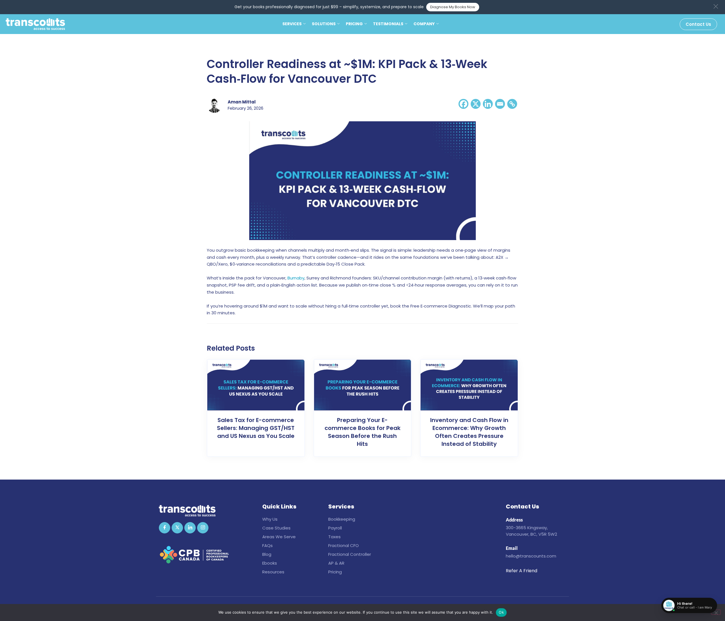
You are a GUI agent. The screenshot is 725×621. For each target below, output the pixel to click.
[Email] (500, 104)
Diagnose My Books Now (452, 7)
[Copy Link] (512, 104)
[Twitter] (177, 527)
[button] (715, 6)
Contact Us (698, 24)
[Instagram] (202, 527)
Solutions (324, 24)
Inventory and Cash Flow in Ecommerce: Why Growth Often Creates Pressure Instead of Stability (469, 432)
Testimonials (388, 24)
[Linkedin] (488, 104)
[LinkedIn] (190, 527)
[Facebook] (463, 104)
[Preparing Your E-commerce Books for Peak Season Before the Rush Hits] (362, 385)
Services (292, 24)
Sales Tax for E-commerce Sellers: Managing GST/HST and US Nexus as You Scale (256, 428)
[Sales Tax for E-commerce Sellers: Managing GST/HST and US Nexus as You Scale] (255, 385)
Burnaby (295, 278)
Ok (501, 612)
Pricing (354, 24)
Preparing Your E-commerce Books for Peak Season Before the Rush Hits (362, 432)
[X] (476, 104)
